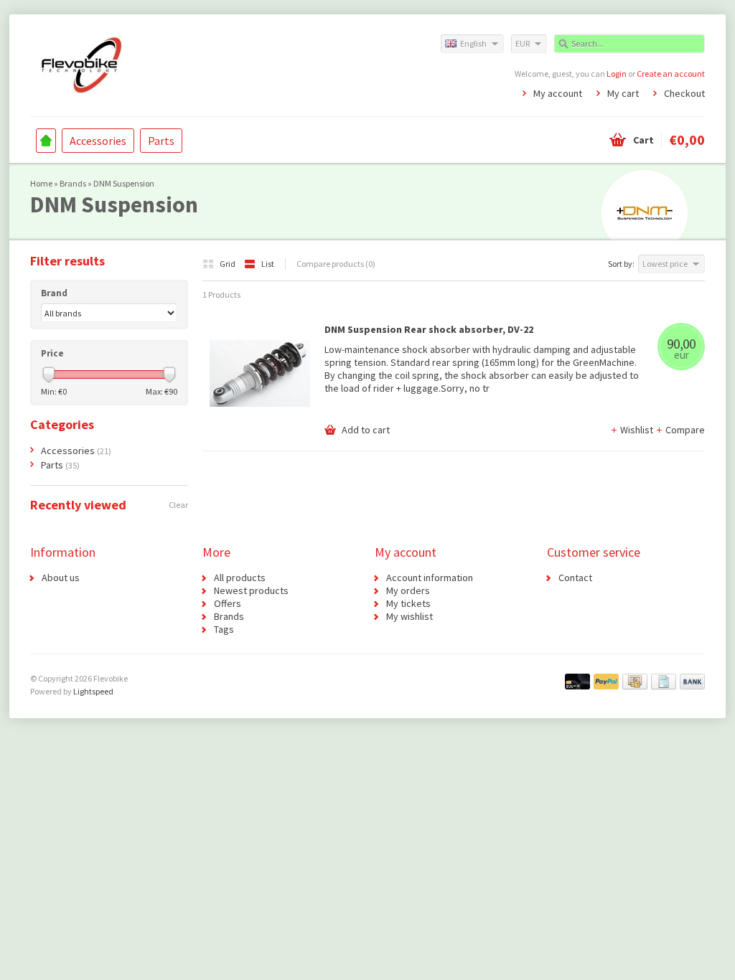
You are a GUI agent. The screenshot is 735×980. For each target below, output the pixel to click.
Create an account (671, 73)
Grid (228, 263)
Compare (685, 429)
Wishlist (637, 429)
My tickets (408, 603)
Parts (161, 140)
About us (61, 577)
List (267, 263)
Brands (73, 183)
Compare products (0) (335, 263)
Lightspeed (93, 691)
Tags (224, 629)
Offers (227, 603)
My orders (408, 590)
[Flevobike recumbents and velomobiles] (199, 64)
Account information (429, 577)
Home (46, 140)
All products (240, 577)
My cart (623, 93)
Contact (575, 577)
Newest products (251, 590)
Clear (178, 504)
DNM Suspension (123, 183)
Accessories (98, 140)
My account (557, 93)
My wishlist (409, 616)
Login (617, 73)
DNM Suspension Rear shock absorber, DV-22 (428, 329)
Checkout (684, 93)
